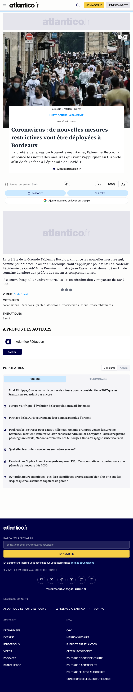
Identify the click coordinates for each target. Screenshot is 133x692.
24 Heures (109, 367)
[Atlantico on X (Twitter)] (51, 580)
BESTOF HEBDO (12, 665)
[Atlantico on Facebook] (61, 580)
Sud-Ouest (21, 294)
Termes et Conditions (82, 562)
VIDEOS (7, 651)
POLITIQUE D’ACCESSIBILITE (81, 665)
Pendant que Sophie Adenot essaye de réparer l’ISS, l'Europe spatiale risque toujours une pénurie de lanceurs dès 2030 (67, 463)
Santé (77, 109)
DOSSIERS (8, 637)
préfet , (41, 305)
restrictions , (71, 305)
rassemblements (101, 305)
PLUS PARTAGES (98, 378)
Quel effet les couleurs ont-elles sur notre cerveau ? (42, 449)
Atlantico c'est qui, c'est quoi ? (24, 608)
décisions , (54, 305)
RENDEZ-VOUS (11, 644)
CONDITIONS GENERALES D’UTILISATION (88, 678)
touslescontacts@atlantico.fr (66, 589)
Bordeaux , (28, 305)
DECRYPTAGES (11, 630)
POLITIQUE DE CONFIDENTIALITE (84, 658)
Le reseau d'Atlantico (70, 608)
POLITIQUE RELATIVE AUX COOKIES (85, 671)
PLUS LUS (35, 378)
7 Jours (123, 367)
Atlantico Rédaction (67, 168)
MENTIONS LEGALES (77, 637)
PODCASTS (9, 658)
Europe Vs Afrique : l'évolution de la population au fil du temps (49, 405)
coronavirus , (12, 305)
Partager (37, 193)
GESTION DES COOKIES (79, 651)
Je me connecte (118, 5)
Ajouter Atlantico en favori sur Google (69, 200)
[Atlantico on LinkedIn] (72, 580)
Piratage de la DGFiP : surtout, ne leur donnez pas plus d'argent (50, 417)
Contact (100, 608)
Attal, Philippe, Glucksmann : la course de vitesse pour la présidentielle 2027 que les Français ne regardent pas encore (62, 392)
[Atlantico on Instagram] (82, 580)
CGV (69, 630)
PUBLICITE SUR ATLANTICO (81, 644)
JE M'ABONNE (94, 5)
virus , (85, 305)
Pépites (68, 109)
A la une (56, 109)
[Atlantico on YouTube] (92, 580)
